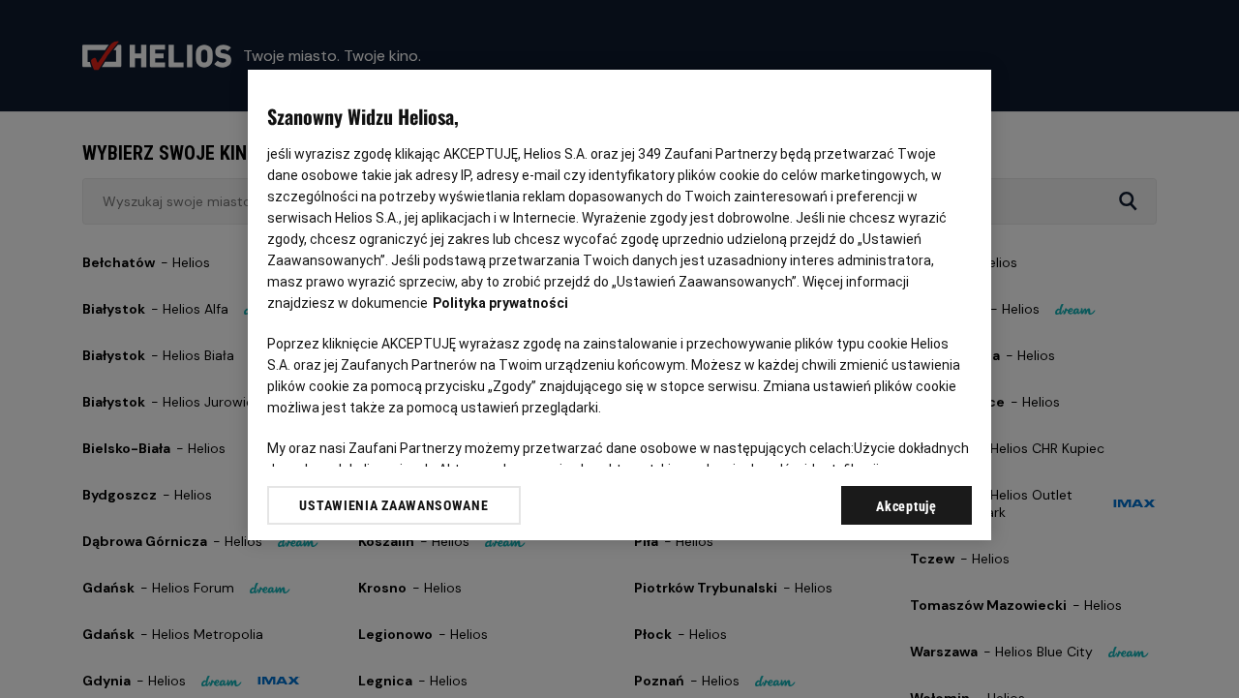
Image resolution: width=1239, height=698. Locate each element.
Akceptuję (906, 506)
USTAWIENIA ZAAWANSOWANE (393, 505)
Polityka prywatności (500, 303)
